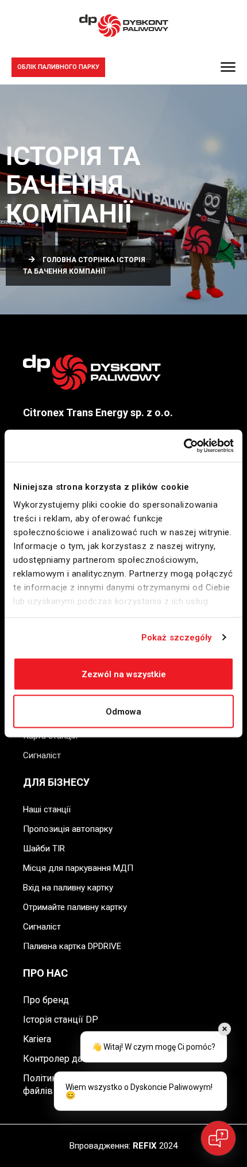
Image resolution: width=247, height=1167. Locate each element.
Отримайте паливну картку (75, 907)
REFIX (145, 1146)
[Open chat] (218, 1138)
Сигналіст (42, 755)
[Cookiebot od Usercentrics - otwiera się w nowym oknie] (183, 446)
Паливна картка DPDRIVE (72, 946)
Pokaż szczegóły (176, 637)
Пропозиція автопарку (68, 829)
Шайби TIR (44, 848)
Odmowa (123, 712)
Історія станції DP (60, 1019)
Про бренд (46, 1000)
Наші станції (47, 809)
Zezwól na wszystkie (124, 674)
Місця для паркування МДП (78, 868)
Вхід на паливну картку (68, 887)
